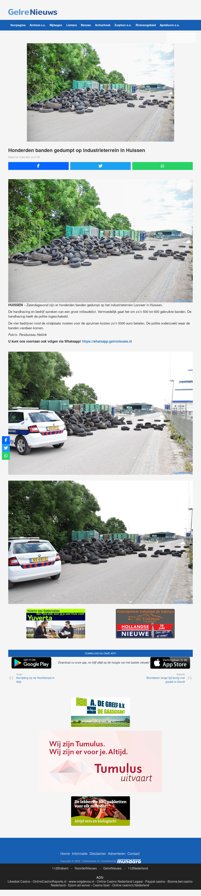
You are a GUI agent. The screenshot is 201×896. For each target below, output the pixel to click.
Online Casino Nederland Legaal (120, 881)
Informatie (80, 853)
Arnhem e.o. (38, 25)
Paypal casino (155, 881)
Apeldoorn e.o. (170, 25)
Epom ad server (79, 885)
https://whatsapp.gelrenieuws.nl (107, 341)
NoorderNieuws (86, 868)
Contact (133, 853)
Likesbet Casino (19, 881)
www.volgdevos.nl (81, 881)
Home (65, 853)
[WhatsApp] (162, 166)
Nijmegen (56, 25)
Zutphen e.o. (123, 25)
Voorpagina (18, 25)
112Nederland (138, 868)
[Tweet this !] (100, 166)
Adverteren (116, 853)
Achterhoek (103, 25)
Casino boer (101, 885)
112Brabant (60, 868)
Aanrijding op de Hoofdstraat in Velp (35, 678)
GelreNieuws (112, 868)
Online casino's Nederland (130, 885)
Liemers (71, 25)
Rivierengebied (146, 25)
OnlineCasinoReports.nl (49, 881)
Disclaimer (98, 853)
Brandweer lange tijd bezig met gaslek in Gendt (165, 678)
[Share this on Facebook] (38, 166)
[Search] (170, 37)
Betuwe (86, 25)
